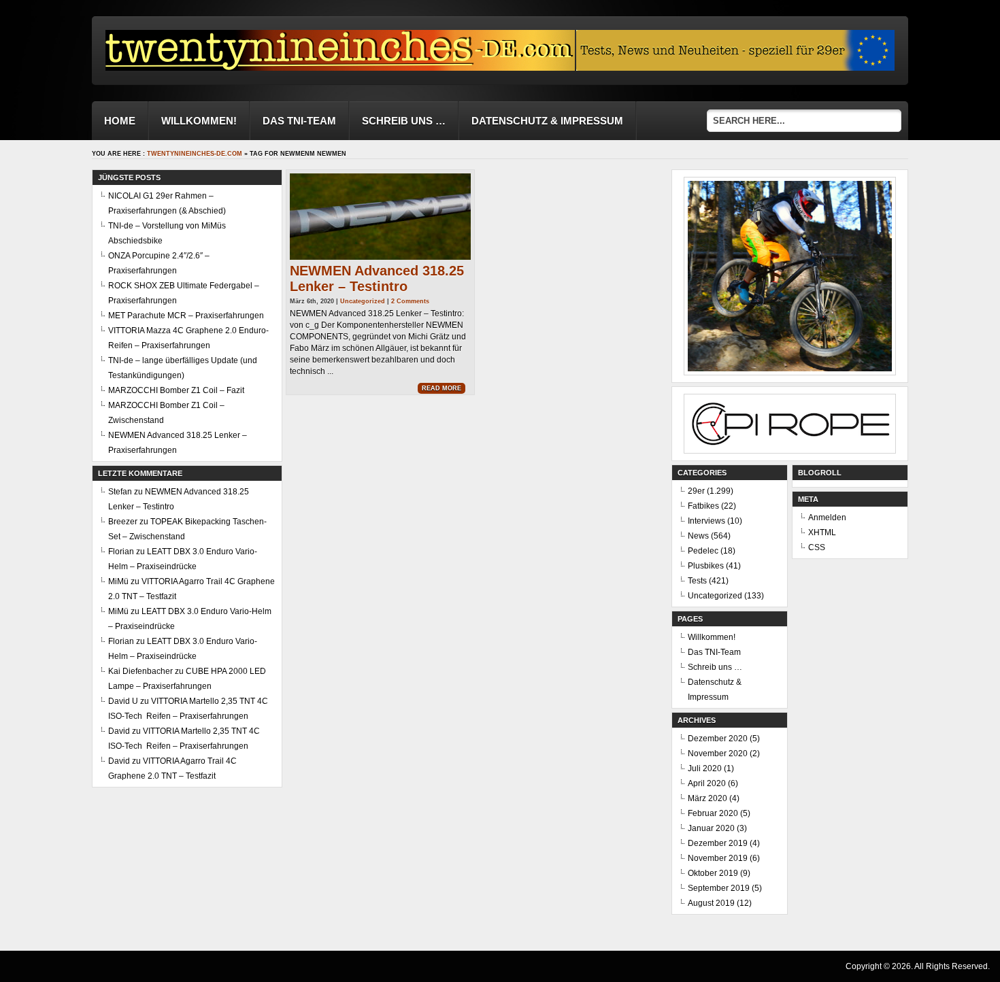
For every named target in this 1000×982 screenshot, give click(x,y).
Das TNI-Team (299, 120)
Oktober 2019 (713, 873)
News (698, 536)
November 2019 (718, 858)
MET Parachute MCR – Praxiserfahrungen (186, 315)
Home (119, 120)
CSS (816, 547)
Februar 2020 (713, 813)
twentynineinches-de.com (194, 153)
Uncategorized (362, 301)
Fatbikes (703, 506)
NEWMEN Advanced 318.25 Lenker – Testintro (377, 278)
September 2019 (719, 888)
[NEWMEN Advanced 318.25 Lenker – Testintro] (380, 216)
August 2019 (711, 903)
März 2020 (707, 798)
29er (696, 491)
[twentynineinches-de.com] (340, 67)
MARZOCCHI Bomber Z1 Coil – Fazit (176, 390)
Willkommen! (199, 120)
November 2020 (718, 753)
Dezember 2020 (718, 738)
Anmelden (827, 517)
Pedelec (703, 551)
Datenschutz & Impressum (547, 120)
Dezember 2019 (718, 843)
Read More (441, 388)
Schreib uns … (404, 120)
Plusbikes (706, 566)
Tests (697, 581)
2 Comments (410, 301)
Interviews (706, 521)
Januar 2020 (711, 828)
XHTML (822, 532)
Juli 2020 (705, 768)
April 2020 (707, 783)
